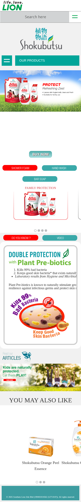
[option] (40, 205)
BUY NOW (40, 154)
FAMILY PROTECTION (40, 188)
